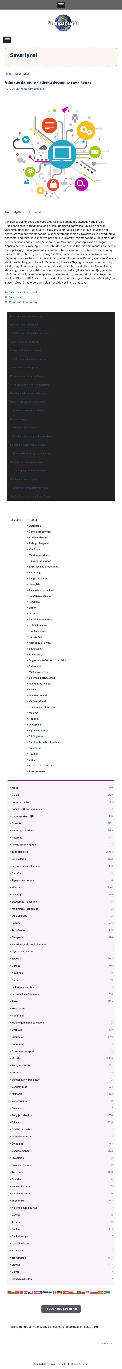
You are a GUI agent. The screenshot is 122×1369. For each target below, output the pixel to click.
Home (8, 73)
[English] (42, 1292)
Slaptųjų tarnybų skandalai (44, 742)
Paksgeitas (35, 636)
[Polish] (75, 1292)
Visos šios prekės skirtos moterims (29, 384)
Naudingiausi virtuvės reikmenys (28, 393)
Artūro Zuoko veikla (40, 765)
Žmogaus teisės (21, 1065)
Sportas (16, 958)
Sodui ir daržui (18, 419)
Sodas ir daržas (21, 802)
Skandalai (15, 292)
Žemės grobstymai (40, 531)
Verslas (16, 1214)
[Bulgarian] (13, 1292)
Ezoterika (17, 1250)
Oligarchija (35, 724)
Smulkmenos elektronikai (24, 479)
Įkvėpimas (18, 1157)
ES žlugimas (36, 736)
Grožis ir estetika (22, 1129)
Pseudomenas (37, 771)
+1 (24, 212)
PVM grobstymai (39, 543)
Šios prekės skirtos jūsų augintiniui (31, 453)
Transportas (19, 1257)
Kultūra (16, 922)
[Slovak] (92, 1292)
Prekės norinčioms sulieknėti (26, 350)
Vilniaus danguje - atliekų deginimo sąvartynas (48, 82)
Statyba (16, 1179)
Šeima (15, 794)
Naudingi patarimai (23, 830)
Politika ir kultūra (22, 1186)
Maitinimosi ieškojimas (25, 908)
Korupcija (34, 601)
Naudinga (17, 972)
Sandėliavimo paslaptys (26, 1079)
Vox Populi (35, 549)
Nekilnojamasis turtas (24, 1207)
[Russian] (83, 1292)
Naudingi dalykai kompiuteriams (30, 487)
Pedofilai (34, 718)
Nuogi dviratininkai (40, 683)
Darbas (16, 965)
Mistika (16, 887)
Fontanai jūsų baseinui (24, 427)
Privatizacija (36, 654)
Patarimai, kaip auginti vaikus (29, 944)
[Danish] (34, 1292)
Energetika (35, 525)
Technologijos (20, 851)
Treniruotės (18, 1008)
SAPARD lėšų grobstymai (43, 566)
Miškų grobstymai (39, 672)
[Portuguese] (79, 1292)
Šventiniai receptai (23, 1051)
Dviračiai (17, 873)
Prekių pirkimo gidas (24, 844)
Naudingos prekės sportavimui (29, 470)
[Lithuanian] (71, 1292)
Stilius (15, 1122)
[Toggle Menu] (61, 4)
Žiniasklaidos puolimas (42, 590)
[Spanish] (100, 1292)
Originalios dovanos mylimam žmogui (31, 496)
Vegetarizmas (20, 1100)
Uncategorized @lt (23, 816)
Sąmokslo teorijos (39, 730)
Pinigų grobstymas (40, 560)
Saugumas (18, 1044)
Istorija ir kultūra (21, 1136)
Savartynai (30, 292)
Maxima (33, 712)
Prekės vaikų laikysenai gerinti (29, 359)
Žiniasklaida (19, 858)
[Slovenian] (96, 1292)
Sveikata (17, 1029)
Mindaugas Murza (39, 555)
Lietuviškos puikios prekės (25, 367)
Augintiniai (18, 1015)
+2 (28, 212)
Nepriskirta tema (21, 1193)
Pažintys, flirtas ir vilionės (27, 809)
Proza (15, 1001)
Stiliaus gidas (19, 915)
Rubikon (33, 753)
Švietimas (17, 1143)
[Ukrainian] (108, 1292)
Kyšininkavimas (38, 625)
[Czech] (30, 1292)
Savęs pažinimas (21, 1165)
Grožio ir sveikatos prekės (24, 341)
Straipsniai (18, 937)
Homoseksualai (38, 695)
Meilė (15, 787)
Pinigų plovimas (38, 578)
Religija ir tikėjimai (22, 1115)
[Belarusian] (9, 1292)
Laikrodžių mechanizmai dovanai (28, 444)
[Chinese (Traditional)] (22, 1292)
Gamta (16, 1271)
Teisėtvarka (19, 930)
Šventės (16, 823)
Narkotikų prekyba (40, 642)
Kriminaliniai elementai (42, 706)
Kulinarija (17, 1093)
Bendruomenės (20, 1150)
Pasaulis (16, 1108)
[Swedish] (104, 1292)
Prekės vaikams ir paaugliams (26, 376)
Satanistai (35, 666)
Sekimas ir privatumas (42, 677)
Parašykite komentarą (23, 302)
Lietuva (33, 613)
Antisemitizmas (38, 537)
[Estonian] (46, 1292)
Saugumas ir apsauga (24, 901)
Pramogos (18, 894)
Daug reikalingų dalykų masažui (27, 401)
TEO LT (33, 519)
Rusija (32, 689)
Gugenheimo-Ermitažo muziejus (47, 660)
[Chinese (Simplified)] (17, 1292)
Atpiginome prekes (23, 880)
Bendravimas (19, 1086)
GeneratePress (79, 1364)
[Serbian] (88, 1292)
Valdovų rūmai (37, 701)
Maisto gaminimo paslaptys (28, 1022)
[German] (59, 1292)
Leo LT (33, 759)
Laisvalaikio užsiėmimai (26, 994)
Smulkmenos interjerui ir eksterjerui (32, 436)
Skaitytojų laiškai (22, 1278)
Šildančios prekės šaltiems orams (31, 333)
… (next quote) (105, 1343)
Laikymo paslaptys (23, 987)
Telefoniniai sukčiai (40, 595)
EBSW (32, 607)
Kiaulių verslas (37, 631)
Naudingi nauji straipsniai (24, 324)
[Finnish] (50, 1292)
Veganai (16, 1072)
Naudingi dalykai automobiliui (26, 462)
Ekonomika (18, 1200)
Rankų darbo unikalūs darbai (28, 410)
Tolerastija (35, 748)
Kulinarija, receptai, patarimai (26, 316)
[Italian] (63, 1292)
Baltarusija (35, 572)
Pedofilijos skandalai (41, 619)
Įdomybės (35, 584)
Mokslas (16, 1058)
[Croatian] (26, 1292)
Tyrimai (16, 1222)
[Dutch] (38, 1292)
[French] (55, 1292)
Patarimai (17, 837)
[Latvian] (67, 1292)
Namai (15, 980)
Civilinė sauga (20, 1236)
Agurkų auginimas (22, 951)
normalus (38, 212)
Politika (16, 1229)
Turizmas (17, 1172)
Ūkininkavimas (20, 1243)
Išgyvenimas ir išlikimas (26, 866)
